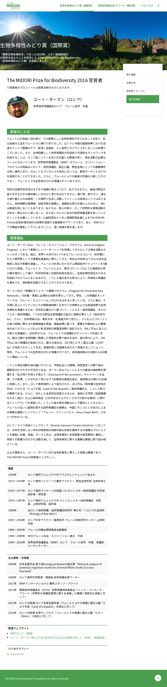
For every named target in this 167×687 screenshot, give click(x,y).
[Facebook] (158, 678)
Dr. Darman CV (15, 654)
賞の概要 (131, 74)
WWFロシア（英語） (22, 633)
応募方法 (131, 82)
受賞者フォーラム (135, 90)
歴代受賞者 (134, 99)
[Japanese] (158, 6)
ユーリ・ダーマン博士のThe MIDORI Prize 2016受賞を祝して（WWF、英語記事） (58, 637)
